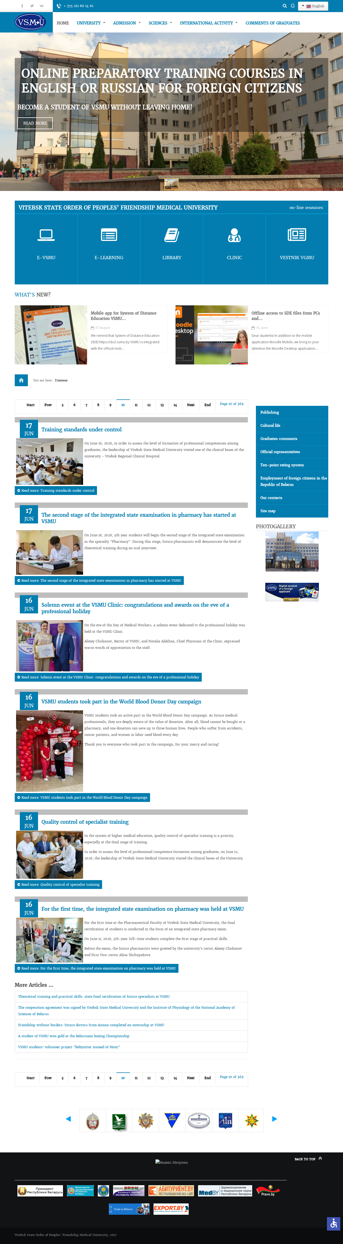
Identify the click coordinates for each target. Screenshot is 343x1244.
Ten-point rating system (282, 465)
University (89, 23)
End (207, 405)
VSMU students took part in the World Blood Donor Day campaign (121, 702)
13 (162, 405)
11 (136, 405)
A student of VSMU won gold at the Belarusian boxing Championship (73, 1036)
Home (63, 23)
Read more (35, 123)
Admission (125, 23)
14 (175, 405)
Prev (48, 405)
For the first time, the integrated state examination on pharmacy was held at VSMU (143, 909)
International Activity (207, 23)
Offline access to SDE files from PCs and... (286, 316)
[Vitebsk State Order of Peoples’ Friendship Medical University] (34, 21)
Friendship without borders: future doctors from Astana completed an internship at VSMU (91, 1025)
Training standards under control (82, 429)
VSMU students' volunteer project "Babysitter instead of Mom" (69, 1047)
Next (191, 405)
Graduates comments (278, 438)
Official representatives (280, 452)
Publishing (269, 412)
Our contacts (271, 498)
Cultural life (270, 425)
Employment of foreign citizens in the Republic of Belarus (293, 481)
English (317, 6)
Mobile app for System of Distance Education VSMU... (123, 316)
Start (31, 405)
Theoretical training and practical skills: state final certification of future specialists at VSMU (94, 997)
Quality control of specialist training (85, 822)
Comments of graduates (273, 23)
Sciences (159, 23)
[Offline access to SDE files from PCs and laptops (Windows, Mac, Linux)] (212, 334)
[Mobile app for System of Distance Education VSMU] (51, 334)
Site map (267, 511)
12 (149, 405)
